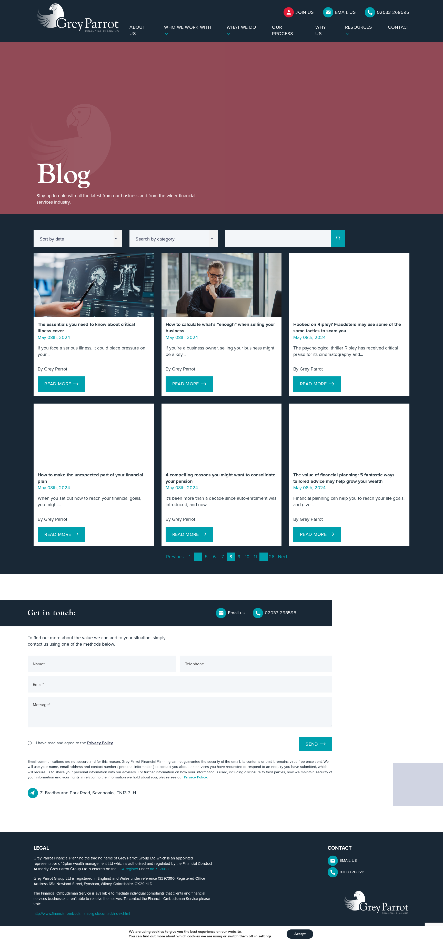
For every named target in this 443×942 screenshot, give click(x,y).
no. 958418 (160, 869)
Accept (300, 933)
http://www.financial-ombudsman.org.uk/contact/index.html (82, 913)
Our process (282, 30)
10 (247, 556)
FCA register (127, 869)
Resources (358, 27)
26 (272, 556)
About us (137, 30)
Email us (236, 612)
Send (312, 744)
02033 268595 (393, 12)
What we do (241, 27)
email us (345, 12)
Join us (305, 12)
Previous (175, 556)
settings (264, 936)
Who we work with (187, 27)
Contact (398, 27)
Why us (320, 30)
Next (282, 556)
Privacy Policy (100, 743)
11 (255, 556)
